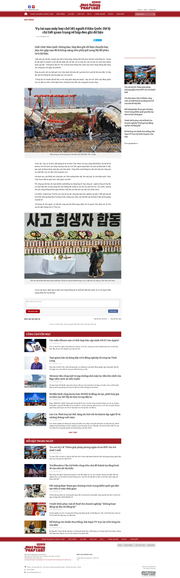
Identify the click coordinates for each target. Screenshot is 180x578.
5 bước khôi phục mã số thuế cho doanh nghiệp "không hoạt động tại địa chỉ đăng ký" (138, 123)
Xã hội (71, 14)
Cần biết (120, 14)
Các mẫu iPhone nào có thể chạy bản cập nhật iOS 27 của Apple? (84, 340)
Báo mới (151, 545)
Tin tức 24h (140, 545)
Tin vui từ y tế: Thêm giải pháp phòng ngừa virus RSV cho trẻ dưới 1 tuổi (140, 89)
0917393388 (30, 570)
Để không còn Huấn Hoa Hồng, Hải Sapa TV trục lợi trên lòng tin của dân (139, 134)
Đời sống (61, 14)
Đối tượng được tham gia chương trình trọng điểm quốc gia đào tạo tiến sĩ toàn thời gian (139, 112)
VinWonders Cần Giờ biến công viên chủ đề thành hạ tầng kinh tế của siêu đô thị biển (139, 101)
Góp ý (145, 9)
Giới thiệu (128, 545)
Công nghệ (100, 14)
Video (110, 14)
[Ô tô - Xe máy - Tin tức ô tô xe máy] (131, 143)
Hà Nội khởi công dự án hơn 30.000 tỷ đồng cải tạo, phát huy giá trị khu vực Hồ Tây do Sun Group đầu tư (84, 395)
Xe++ (89, 14)
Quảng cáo (152, 9)
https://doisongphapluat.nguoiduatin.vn (35, 554)
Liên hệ (139, 9)
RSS (120, 545)
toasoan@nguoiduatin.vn (34, 572)
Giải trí (80, 14)
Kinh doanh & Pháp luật (42, 14)
